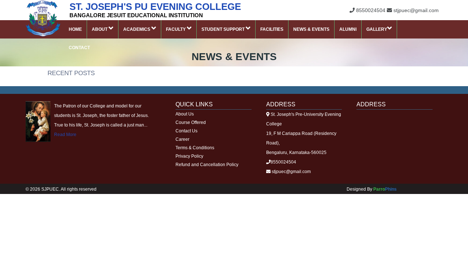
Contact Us (186, 130)
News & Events (311, 29)
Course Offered (191, 122)
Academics (137, 29)
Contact (79, 47)
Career (182, 139)
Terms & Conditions (195, 147)
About (100, 29)
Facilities (271, 29)
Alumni (347, 29)
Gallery (376, 29)
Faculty (176, 29)
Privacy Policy (189, 156)
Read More (65, 134)
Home (75, 29)
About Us (185, 114)
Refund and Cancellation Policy (207, 164)
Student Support (223, 29)
